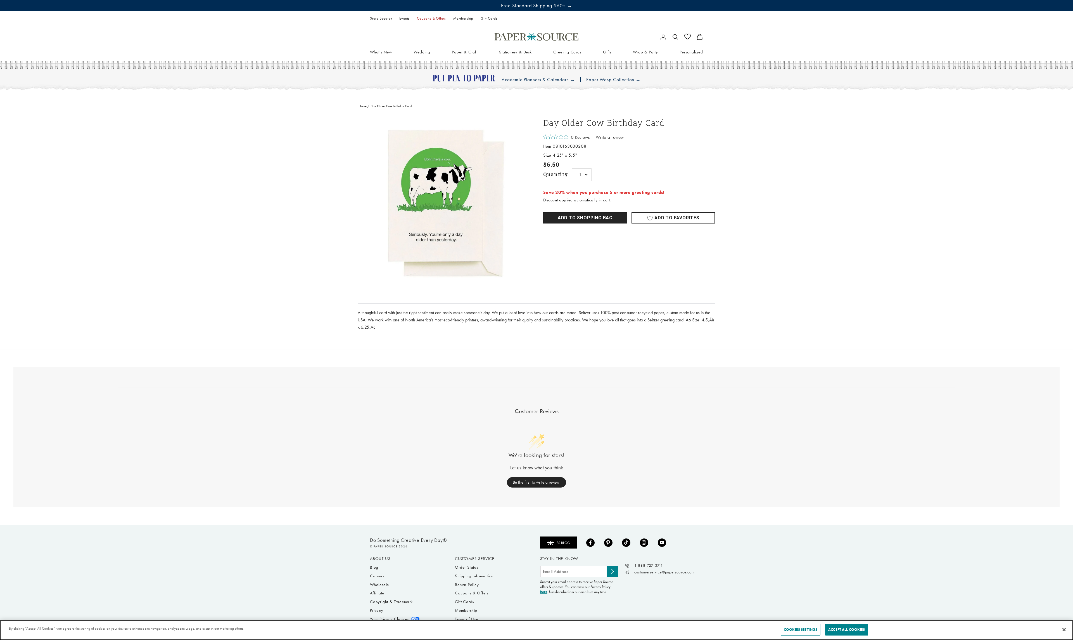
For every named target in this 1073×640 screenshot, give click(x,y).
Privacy (376, 610)
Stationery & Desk (515, 51)
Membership (463, 18)
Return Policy (467, 584)
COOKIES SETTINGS (800, 629)
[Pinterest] (608, 542)
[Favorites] (687, 36)
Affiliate (377, 593)
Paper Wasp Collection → (613, 79)
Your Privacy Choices (389, 619)
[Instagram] (644, 542)
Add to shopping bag (585, 217)
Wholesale (379, 584)
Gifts (607, 51)
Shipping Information (474, 575)
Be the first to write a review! (537, 482)
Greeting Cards (567, 51)
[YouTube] (662, 542)
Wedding (422, 51)
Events (404, 18)
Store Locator (381, 18)
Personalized (691, 51)
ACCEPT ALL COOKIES (846, 629)
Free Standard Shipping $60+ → (536, 6)
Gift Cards (489, 18)
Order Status (466, 567)
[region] (444, 203)
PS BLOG (563, 543)
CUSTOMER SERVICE (474, 558)
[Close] (1064, 629)
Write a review (610, 137)
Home (363, 106)
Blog (374, 567)
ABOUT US (380, 558)
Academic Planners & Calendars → (538, 79)
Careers (377, 575)
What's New (381, 51)
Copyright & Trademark (391, 601)
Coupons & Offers (431, 18)
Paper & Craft (464, 51)
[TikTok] (626, 542)
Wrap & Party (645, 51)
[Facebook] (590, 542)
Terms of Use (466, 619)
